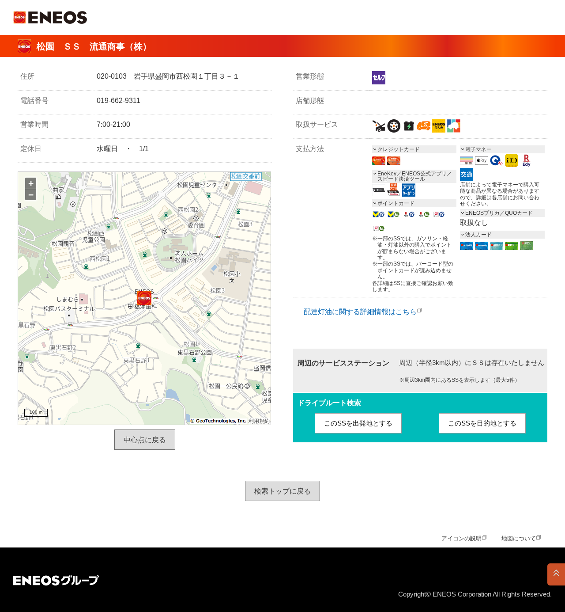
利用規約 (259, 421)
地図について (518, 538)
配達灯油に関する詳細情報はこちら (360, 312)
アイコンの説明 (461, 538)
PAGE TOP (556, 574)
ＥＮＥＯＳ (50, 17)
